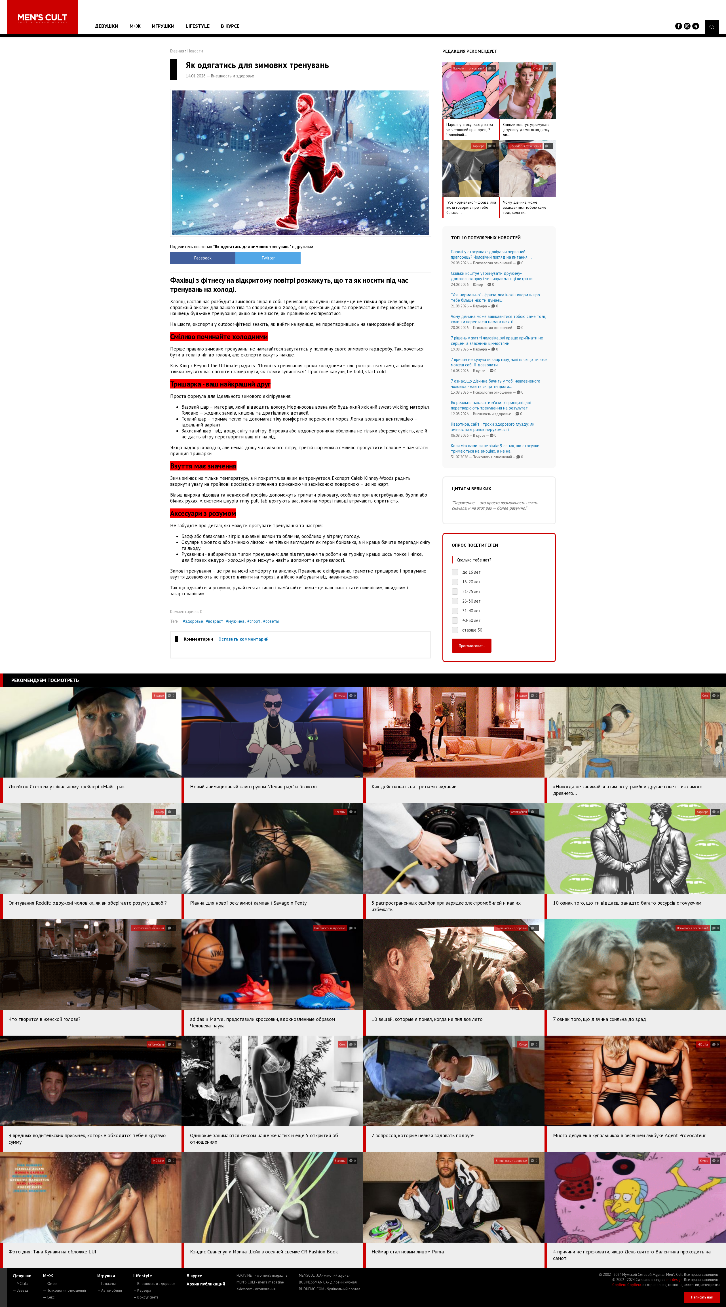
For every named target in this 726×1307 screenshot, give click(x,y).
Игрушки (163, 26)
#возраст (214, 621)
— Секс (48, 1297)
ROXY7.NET (262, 1275)
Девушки (106, 26)
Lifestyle (198, 26)
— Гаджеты (106, 1283)
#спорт (253, 621)
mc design (674, 1279)
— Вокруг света (146, 1297)
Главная (177, 51)
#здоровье (193, 621)
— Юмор (50, 1283)
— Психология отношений (64, 1290)
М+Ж (135, 26)
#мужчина (235, 621)
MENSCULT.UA (325, 1275)
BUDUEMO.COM (329, 1289)
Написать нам (702, 1297)
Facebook (203, 258)
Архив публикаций (206, 1284)
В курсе (230, 26)
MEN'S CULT (260, 1282)
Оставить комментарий (243, 639)
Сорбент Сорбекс (626, 1284)
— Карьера (142, 1290)
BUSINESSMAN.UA (328, 1282)
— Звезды (21, 1290)
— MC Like (21, 1283)
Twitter (268, 258)
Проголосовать (471, 645)
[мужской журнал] (42, 18)
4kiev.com (256, 1289)
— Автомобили (109, 1290)
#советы (271, 621)
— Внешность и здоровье (154, 1283)
